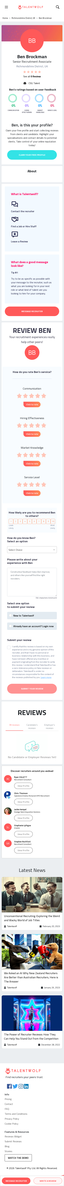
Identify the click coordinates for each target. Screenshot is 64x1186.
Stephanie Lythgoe (22, 825)
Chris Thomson (21, 793)
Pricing (8, 1099)
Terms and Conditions (16, 1114)
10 (53, 521)
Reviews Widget (13, 1136)
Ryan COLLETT (20, 777)
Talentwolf (12, 926)
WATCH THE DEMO (18, 1158)
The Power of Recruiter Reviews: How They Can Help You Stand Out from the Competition (31, 1036)
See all (32, 76)
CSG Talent (34, 83)
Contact (9, 1104)
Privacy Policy (12, 1119)
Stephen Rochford (22, 841)
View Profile (23, 785)
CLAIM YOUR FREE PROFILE (32, 154)
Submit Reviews (13, 1141)
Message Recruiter (32, 311)
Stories (8, 1151)
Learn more (46, 677)
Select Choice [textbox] (15, 550)
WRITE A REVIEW (48, 1180)
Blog (7, 1146)
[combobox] (32, 549)
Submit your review (19, 640)
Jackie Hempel (20, 809)
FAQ (7, 1109)
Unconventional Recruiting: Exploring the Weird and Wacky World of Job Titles (32, 918)
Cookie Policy (11, 1123)
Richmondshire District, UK (23, 18)
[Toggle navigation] (6, 7)
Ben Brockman (45, 18)
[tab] (14, 726)
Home (5, 18)
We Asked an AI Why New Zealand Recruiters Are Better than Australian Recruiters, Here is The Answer (31, 977)
